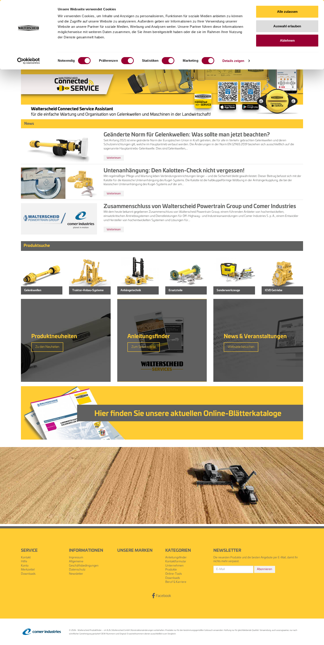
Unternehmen (174, 565)
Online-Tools (173, 573)
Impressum (76, 557)
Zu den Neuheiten (47, 347)
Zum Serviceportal (143, 347)
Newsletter (76, 573)
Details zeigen (233, 61)
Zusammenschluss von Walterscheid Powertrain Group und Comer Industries (200, 206)
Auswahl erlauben (287, 26)
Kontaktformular (175, 561)
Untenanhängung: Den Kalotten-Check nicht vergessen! (174, 170)
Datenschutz (77, 569)
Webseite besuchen (241, 347)
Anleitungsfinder (176, 557)
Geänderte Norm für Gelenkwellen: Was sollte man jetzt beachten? (187, 135)
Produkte (171, 569)
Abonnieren (264, 569)
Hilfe (24, 561)
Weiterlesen (114, 158)
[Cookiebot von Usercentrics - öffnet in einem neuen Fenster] (28, 61)
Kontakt (26, 557)
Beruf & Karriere (175, 582)
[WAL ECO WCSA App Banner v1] (162, 76)
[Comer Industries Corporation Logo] (41, 631)
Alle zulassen (287, 11)
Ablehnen (287, 40)
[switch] (127, 60)
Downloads (28, 573)
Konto (24, 565)
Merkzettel (28, 569)
